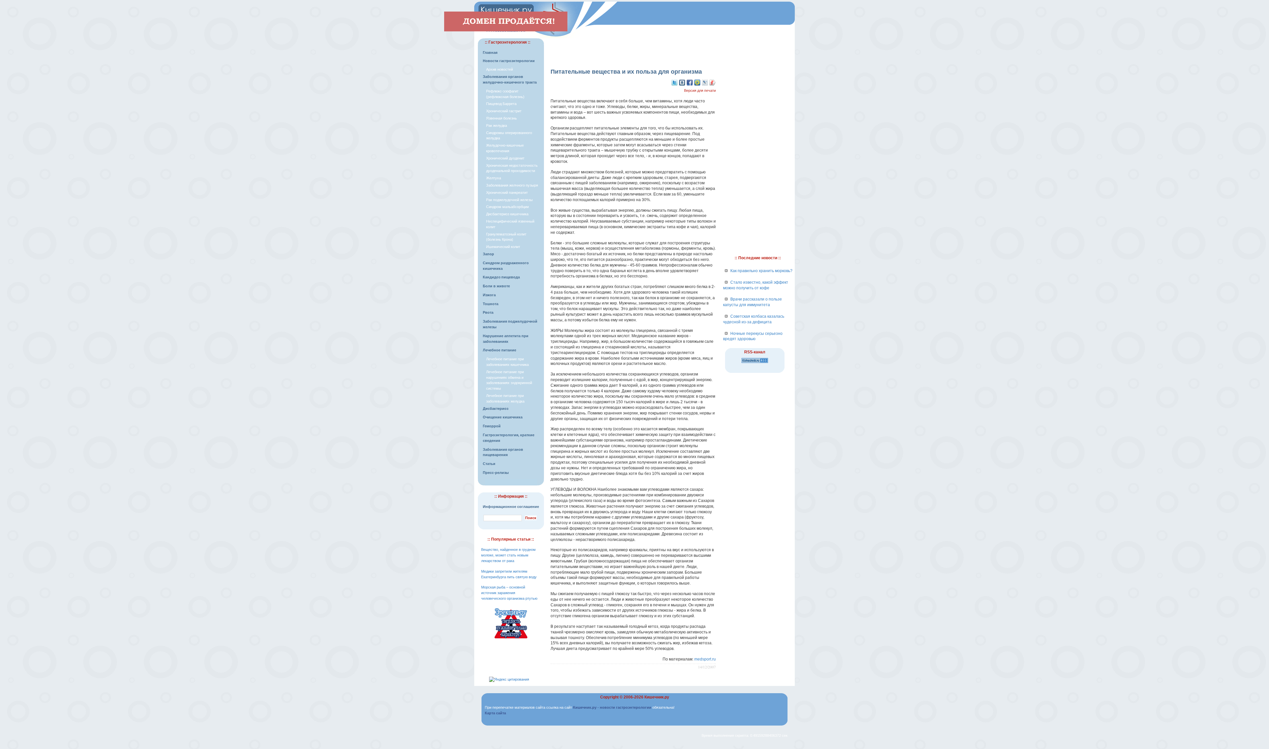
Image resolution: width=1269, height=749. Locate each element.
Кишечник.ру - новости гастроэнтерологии (612, 707)
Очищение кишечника (502, 417)
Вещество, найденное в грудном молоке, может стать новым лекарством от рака (508, 555)
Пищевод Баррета (501, 104)
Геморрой (492, 426)
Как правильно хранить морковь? (761, 270)
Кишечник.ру (656, 697)
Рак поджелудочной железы (509, 200)
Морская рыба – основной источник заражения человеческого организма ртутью (509, 592)
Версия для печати (700, 90)
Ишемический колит (503, 247)
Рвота (488, 312)
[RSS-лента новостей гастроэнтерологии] (754, 363)
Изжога (489, 295)
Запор (488, 254)
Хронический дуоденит (505, 158)
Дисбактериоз (495, 408)
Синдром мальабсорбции (507, 207)
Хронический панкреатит (507, 193)
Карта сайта (495, 713)
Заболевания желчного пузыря (512, 185)
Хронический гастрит (503, 111)
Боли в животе (496, 286)
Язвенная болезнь (501, 118)
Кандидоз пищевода (501, 277)
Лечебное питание (499, 350)
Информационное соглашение (511, 507)
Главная (490, 52)
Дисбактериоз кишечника (507, 214)
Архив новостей (499, 69)
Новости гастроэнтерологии (509, 61)
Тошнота (490, 304)
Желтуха (493, 178)
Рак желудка (496, 125)
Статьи (489, 464)
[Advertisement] (633, 48)
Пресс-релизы (496, 473)
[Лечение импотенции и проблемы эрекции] (510, 639)
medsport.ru (705, 659)
